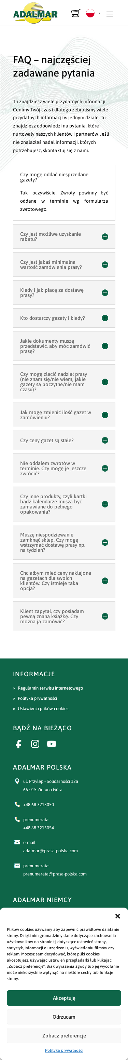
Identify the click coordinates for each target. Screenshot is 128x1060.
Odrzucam (64, 1017)
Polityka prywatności (64, 1050)
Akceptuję (64, 998)
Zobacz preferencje (64, 1035)
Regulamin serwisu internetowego (50, 688)
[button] (117, 916)
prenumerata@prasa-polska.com (55, 873)
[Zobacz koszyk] (76, 13)
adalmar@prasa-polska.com (50, 850)
